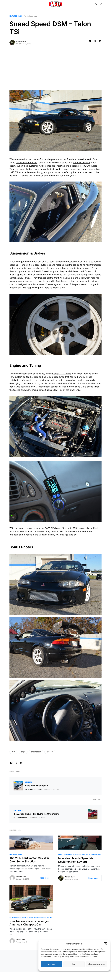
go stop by (70, 534)
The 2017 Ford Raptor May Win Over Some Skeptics (29, 859)
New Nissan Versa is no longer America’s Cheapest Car (29, 922)
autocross (46, 264)
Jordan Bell (20, 940)
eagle (23, 752)
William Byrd (21, 41)
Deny (74, 964)
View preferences (96, 964)
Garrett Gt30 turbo (61, 373)
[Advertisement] (55, 70)
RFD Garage (18, 810)
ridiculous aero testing (27, 162)
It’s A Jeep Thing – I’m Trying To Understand (37, 813)
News (49, 917)
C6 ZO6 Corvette (81, 162)
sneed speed (36, 752)
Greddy (40, 386)
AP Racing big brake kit (72, 277)
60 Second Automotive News (21, 917)
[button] (105, 943)
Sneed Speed (84, 159)
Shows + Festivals (93, 854)
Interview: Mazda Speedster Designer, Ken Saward (76, 860)
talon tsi (50, 752)
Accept (51, 964)
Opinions (28, 782)
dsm (13, 752)
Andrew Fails (21, 877)
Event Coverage (65, 854)
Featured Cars (15, 16)
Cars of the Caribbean (36, 785)
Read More (44, 878)
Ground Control (84, 271)
